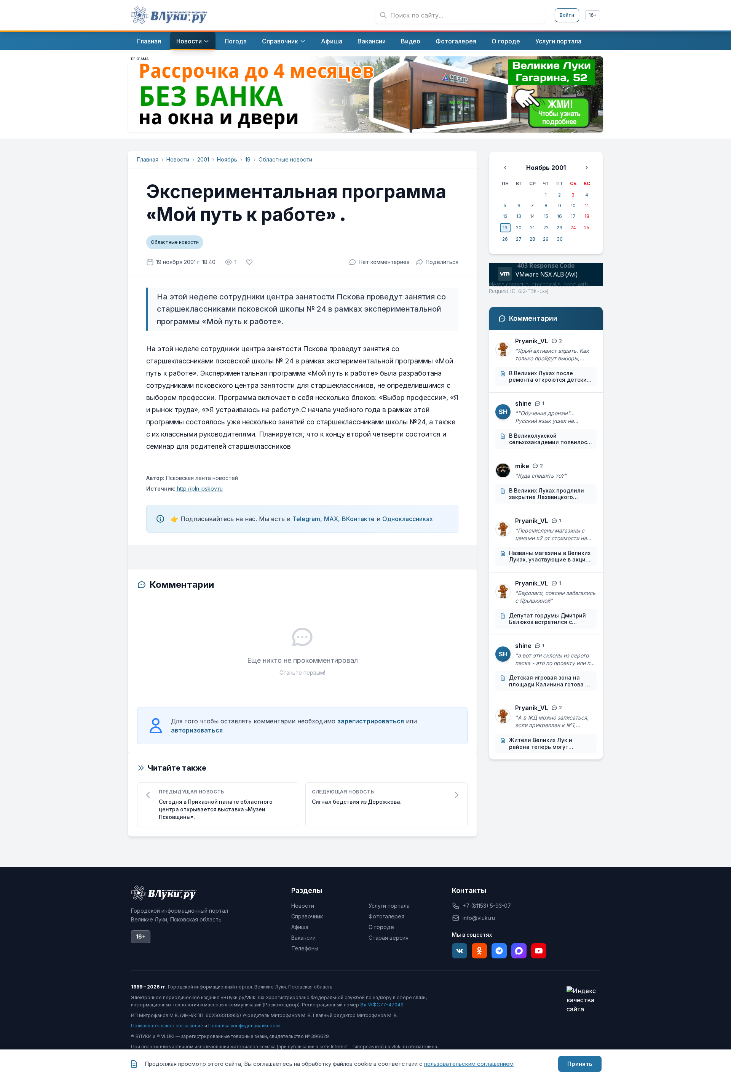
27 (519, 239)
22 (546, 227)
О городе (381, 927)
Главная (147, 159)
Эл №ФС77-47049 (382, 1005)
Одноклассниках (407, 519)
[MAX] (519, 950)
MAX (331, 519)
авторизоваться (197, 730)
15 (546, 216)
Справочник (307, 916)
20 (519, 227)
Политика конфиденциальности (244, 1025)
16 (559, 216)
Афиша (299, 927)
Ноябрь (227, 159)
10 (573, 205)
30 (560, 239)
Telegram (306, 519)
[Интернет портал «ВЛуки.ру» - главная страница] (169, 15)
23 (559, 227)
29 (546, 239)
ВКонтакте (358, 519)
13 (518, 216)
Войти (567, 15)
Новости (177, 159)
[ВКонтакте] (459, 950)
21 (532, 227)
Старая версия (389, 937)
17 (573, 216)
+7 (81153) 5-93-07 (487, 905)
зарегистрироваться (370, 721)
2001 (203, 159)
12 (505, 216)
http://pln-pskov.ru (199, 488)
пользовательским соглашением (469, 1063)
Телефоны (304, 948)
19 (248, 159)
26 (505, 239)
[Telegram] (499, 950)
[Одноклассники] (479, 950)
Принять (579, 1063)
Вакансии (303, 937)
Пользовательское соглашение (167, 1025)
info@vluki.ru (479, 918)
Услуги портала (389, 905)
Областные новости (285, 159)
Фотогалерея (386, 916)
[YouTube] (538, 950)
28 (532, 239)
